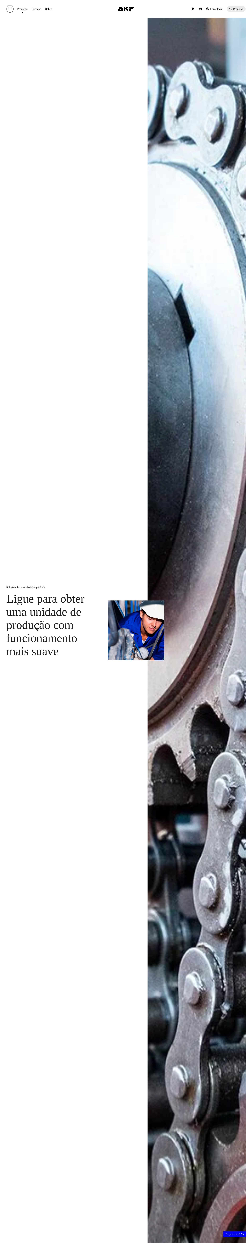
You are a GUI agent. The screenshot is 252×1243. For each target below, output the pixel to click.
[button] (193, 9)
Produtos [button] (22, 9)
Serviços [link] (36, 9)
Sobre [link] (48, 9)
